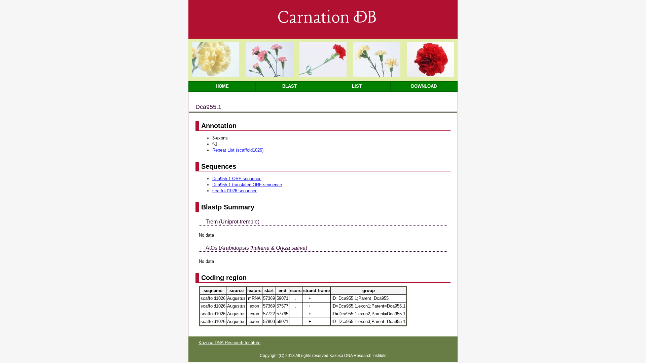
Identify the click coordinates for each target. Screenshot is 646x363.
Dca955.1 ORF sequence (236, 178)
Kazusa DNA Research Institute (229, 342)
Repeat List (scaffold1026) (237, 150)
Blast (289, 86)
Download (424, 86)
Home (222, 86)
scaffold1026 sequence (234, 190)
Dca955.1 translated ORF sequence (247, 184)
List (357, 86)
